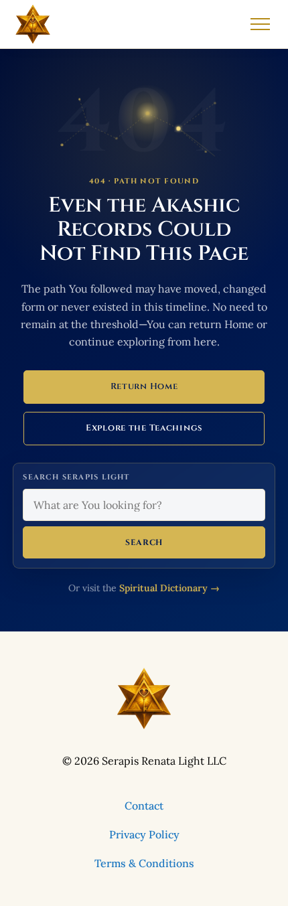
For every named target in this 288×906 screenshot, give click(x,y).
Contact (144, 805)
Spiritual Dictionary (169, 588)
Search (144, 542)
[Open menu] (260, 24)
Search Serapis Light (76, 477)
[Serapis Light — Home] (32, 24)
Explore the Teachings (144, 428)
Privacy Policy (144, 834)
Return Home (144, 386)
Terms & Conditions (144, 863)
